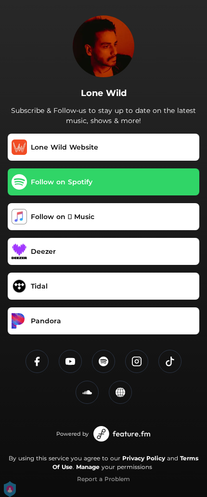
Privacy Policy (143, 458)
